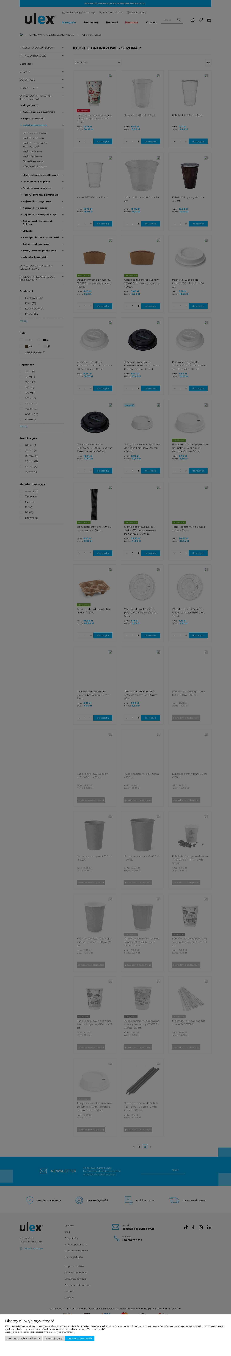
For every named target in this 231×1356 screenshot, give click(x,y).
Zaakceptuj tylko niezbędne (23, 1338)
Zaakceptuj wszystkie (79, 1338)
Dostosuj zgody (54, 1338)
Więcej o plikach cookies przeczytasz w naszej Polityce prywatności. (39, 1332)
